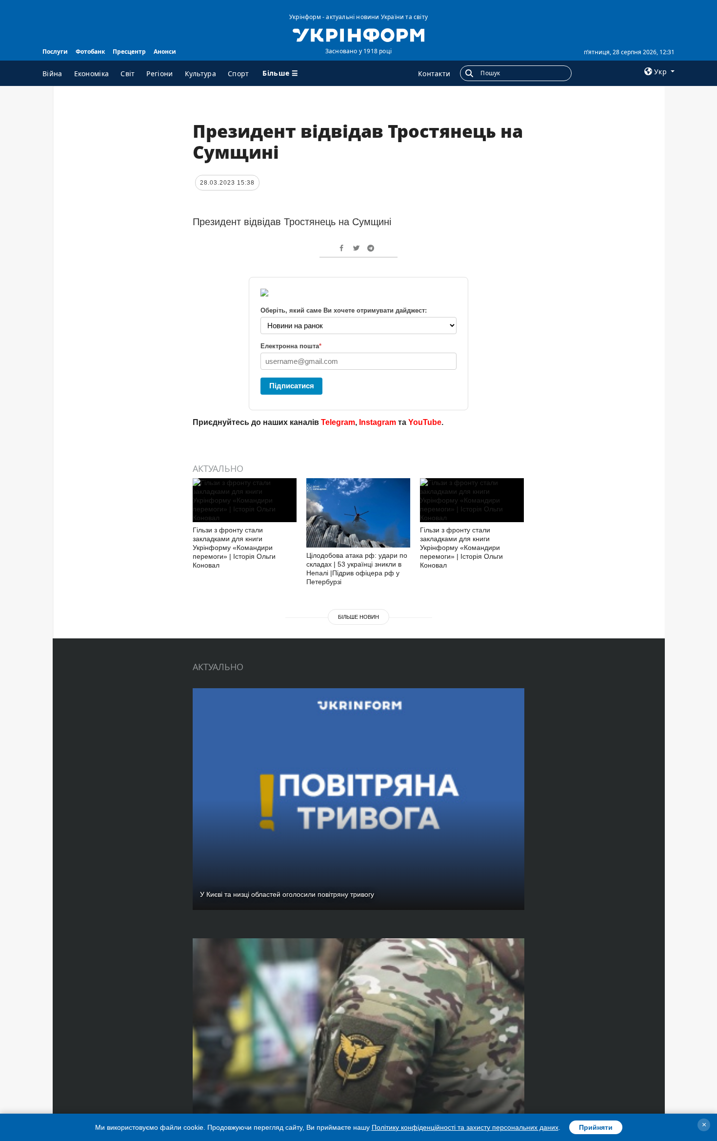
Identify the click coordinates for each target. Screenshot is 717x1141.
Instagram (377, 422)
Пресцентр (129, 51)
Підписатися (291, 385)
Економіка (91, 73)
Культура (200, 73)
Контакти (434, 73)
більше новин (358, 617)
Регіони (159, 73)
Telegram (338, 422)
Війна (52, 73)
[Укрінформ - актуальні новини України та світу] (358, 34)
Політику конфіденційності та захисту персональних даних (465, 1127)
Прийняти (596, 1127)
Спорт (238, 73)
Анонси (165, 51)
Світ (127, 73)
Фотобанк (90, 51)
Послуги (55, 51)
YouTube (424, 422)
